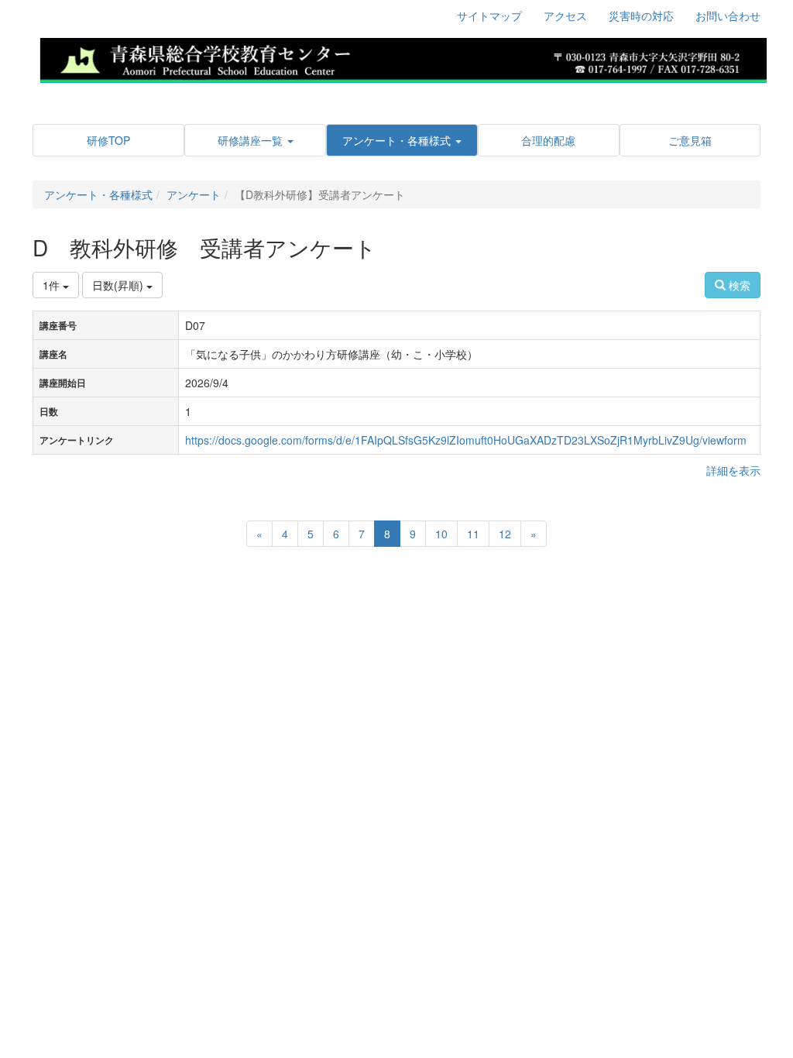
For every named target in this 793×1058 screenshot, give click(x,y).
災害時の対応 (641, 15)
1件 (53, 285)
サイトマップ (489, 15)
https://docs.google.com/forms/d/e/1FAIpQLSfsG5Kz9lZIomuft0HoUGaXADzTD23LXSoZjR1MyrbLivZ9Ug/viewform (466, 440)
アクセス (565, 15)
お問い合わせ (727, 15)
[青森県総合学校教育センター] (403, 58)
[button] (254, 140)
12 (505, 533)
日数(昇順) (119, 285)
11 (473, 533)
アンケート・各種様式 (98, 194)
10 (441, 533)
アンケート (193, 194)
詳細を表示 (733, 470)
